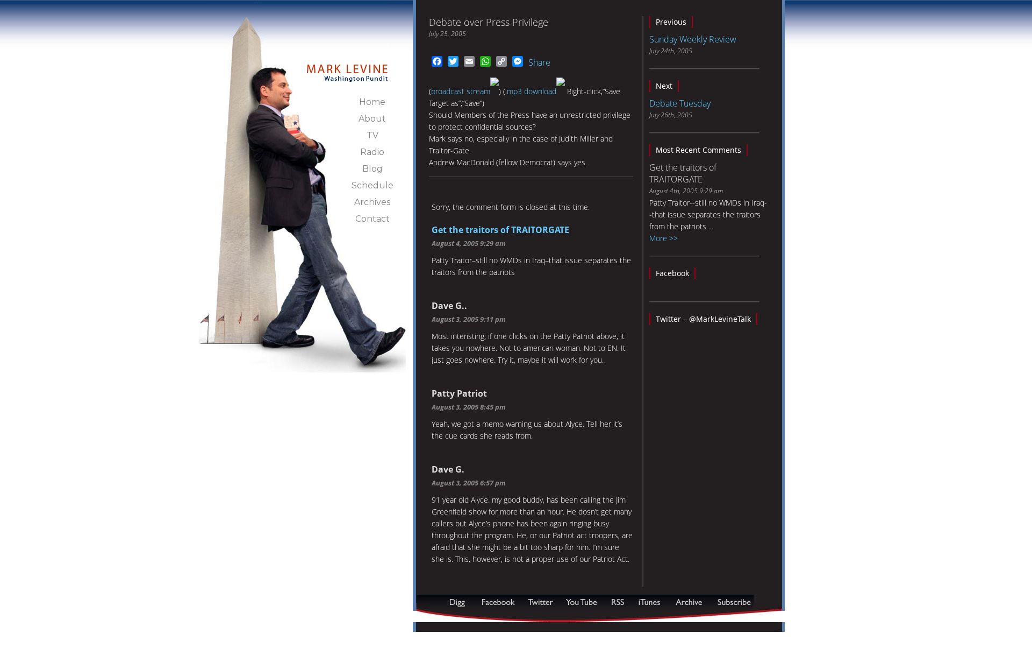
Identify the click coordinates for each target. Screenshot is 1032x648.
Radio (372, 152)
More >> (663, 238)
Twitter (541, 602)
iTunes (649, 602)
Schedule (372, 185)
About (372, 119)
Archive (688, 602)
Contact (372, 219)
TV (372, 135)
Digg (459, 602)
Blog (372, 169)
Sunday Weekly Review (692, 39)
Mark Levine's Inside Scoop (347, 66)
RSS (618, 602)
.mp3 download (530, 91)
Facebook (672, 273)
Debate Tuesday (680, 103)
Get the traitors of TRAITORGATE (500, 230)
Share (539, 62)
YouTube (582, 602)
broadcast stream (460, 91)
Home (372, 102)
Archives (372, 202)
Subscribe (468, 616)
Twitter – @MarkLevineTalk (703, 319)
